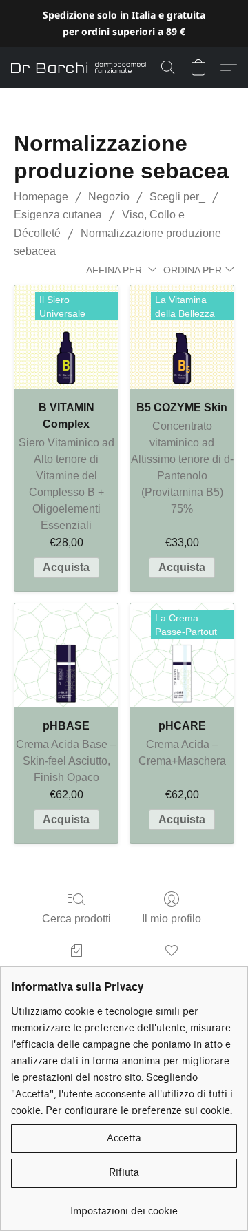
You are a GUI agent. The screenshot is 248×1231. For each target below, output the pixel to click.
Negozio (109, 197)
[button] (82, 67)
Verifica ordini (76, 970)
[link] (124, 1206)
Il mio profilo (171, 918)
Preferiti (171, 970)
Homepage (41, 197)
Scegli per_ (177, 197)
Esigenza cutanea (58, 214)
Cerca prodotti (76, 918)
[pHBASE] (66, 655)
